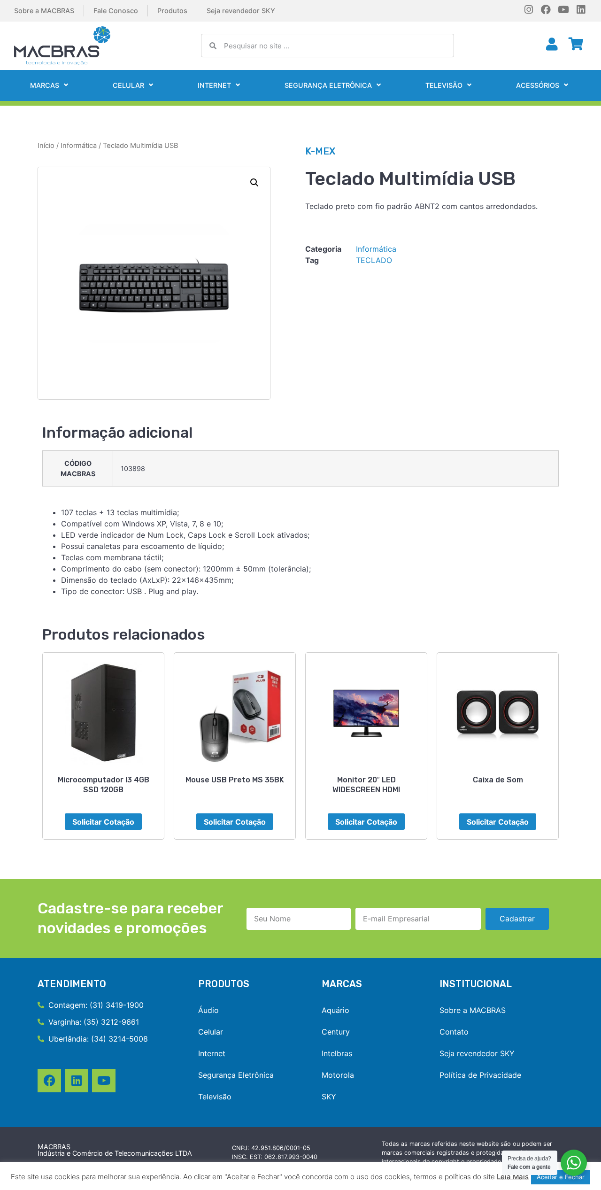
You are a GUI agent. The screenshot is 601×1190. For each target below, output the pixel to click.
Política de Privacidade (480, 1075)
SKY (329, 1096)
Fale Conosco (115, 11)
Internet (214, 85)
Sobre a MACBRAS (44, 11)
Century (336, 1031)
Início (46, 145)
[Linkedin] (581, 10)
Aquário (335, 1010)
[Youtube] (563, 10)
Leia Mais (513, 1176)
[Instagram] (528, 10)
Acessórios (537, 85)
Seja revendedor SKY (241, 11)
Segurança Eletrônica (328, 85)
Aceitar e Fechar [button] (561, 1177)
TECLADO (374, 260)
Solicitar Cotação (103, 822)
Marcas (44, 85)
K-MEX (320, 151)
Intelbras (337, 1053)
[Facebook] (546, 10)
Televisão (443, 85)
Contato (454, 1031)
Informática (79, 145)
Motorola (338, 1075)
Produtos (172, 11)
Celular (128, 85)
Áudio (208, 1010)
